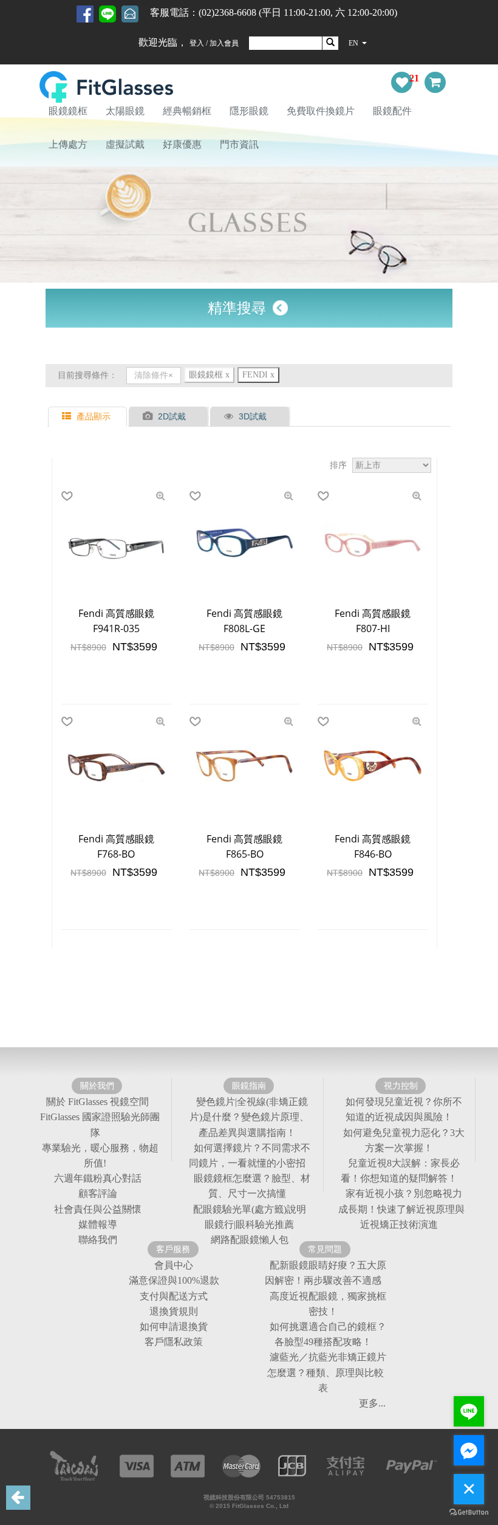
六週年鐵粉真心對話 (98, 1178)
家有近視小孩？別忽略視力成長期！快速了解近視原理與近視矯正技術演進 (401, 1209)
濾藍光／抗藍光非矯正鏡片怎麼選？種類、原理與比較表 (326, 1372)
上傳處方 (68, 144)
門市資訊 (239, 144)
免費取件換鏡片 (321, 111)
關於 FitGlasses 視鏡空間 (97, 1101)
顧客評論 (97, 1194)
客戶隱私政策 (174, 1342)
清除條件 (151, 375)
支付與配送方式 (174, 1296)
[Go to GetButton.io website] (468, 1512)
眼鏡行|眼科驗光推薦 (249, 1224)
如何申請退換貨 (174, 1326)
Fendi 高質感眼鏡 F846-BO (373, 846)
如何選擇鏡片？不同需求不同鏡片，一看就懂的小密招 (249, 1155)
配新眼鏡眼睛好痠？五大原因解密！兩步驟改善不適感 (325, 1273)
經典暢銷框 (187, 111)
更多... (372, 1403)
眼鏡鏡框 (68, 111)
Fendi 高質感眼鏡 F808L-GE (244, 621)
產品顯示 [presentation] (94, 416)
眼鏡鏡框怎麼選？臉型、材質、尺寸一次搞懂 (252, 1186)
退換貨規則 (173, 1311)
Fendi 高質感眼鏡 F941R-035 (116, 621)
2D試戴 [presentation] (172, 416)
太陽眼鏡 (125, 111)
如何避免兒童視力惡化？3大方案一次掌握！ (404, 1140)
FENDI (258, 374)
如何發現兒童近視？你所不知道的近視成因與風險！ (404, 1109)
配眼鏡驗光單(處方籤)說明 (249, 1209)
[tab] (88, 417)
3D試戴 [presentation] (253, 416)
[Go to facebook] (469, 1450)
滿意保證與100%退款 (174, 1281)
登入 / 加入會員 (214, 43)
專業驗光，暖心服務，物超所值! (100, 1155)
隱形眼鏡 (249, 111)
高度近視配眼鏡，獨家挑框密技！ (328, 1304)
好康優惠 (182, 144)
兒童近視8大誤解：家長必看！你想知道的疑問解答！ (400, 1170)
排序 (338, 465)
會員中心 (173, 1265)
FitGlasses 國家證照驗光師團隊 (100, 1125)
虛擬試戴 (125, 144)
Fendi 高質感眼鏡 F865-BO (244, 846)
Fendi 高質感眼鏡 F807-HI (373, 621)
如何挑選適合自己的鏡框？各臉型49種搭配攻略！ (328, 1334)
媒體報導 (97, 1224)
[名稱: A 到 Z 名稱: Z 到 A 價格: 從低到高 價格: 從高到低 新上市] (391, 465)
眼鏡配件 (392, 111)
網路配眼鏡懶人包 (249, 1239)
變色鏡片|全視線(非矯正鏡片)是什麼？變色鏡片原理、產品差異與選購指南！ (249, 1116)
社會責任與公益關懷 (98, 1209)
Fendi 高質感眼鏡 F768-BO (116, 846)
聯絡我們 (97, 1239)
